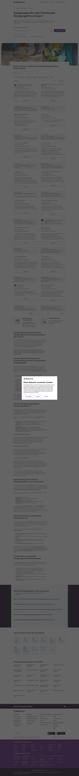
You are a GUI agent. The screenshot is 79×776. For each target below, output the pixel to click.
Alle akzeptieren (28, 396)
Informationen (37, 390)
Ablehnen (38, 396)
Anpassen (46, 396)
